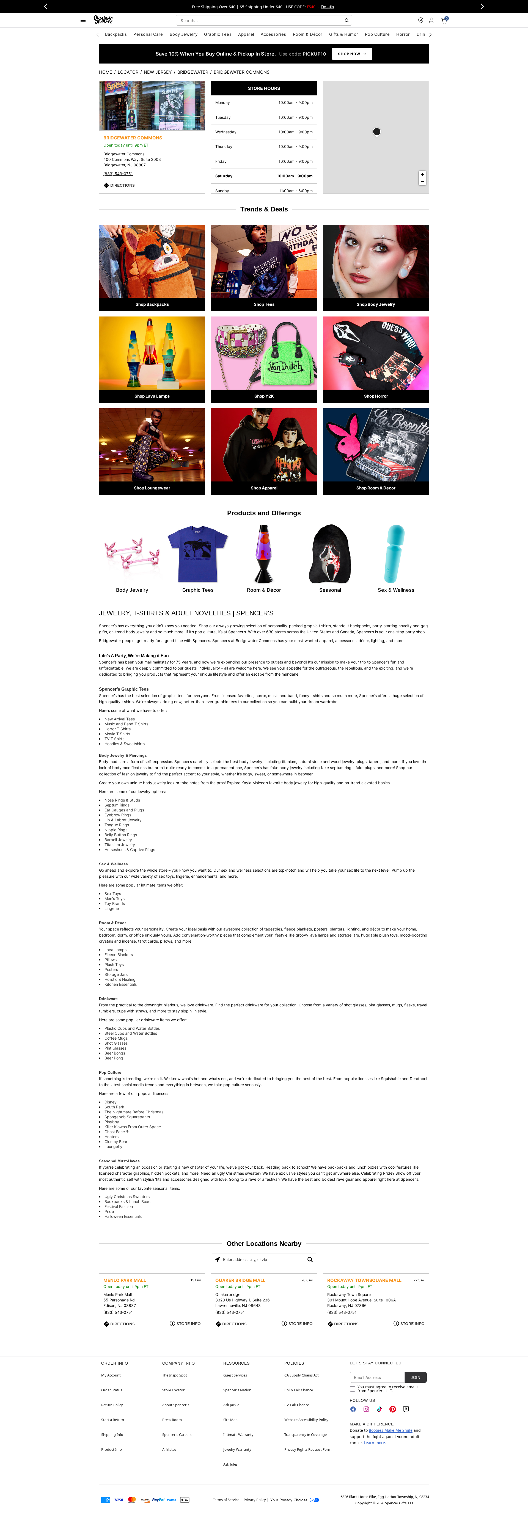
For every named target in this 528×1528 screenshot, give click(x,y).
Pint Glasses (115, 1048)
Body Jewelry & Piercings (123, 755)
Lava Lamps (116, 949)
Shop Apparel (264, 488)
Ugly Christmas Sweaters (127, 1196)
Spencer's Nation (237, 1389)
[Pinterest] (392, 1409)
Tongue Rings (117, 824)
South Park (114, 1107)
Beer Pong (114, 1058)
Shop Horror (376, 396)
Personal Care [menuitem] (148, 34)
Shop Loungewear (152, 488)
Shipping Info (112, 1434)
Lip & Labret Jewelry (123, 819)
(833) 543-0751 (118, 173)
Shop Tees (264, 304)
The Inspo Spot (174, 1375)
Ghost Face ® (116, 1131)
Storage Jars (116, 974)
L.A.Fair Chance (296, 1404)
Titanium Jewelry (120, 844)
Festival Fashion (119, 1206)
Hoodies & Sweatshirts (125, 743)
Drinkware (108, 998)
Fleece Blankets (119, 954)
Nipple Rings (116, 829)
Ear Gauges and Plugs (124, 810)
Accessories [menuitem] (273, 34)
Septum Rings (117, 805)
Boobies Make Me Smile (391, 1430)
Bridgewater (192, 72)
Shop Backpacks (152, 304)
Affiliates (169, 1449)
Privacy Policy (255, 1499)
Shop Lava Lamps (152, 396)
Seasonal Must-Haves (119, 1161)
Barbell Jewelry (118, 839)
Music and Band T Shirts (126, 724)
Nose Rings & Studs (122, 800)
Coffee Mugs (116, 1038)
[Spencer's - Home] (103, 20)
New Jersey (158, 72)
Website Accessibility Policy (306, 1419)
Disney (111, 1102)
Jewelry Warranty (237, 1449)
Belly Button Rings (121, 834)
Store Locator (173, 1389)
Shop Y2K (264, 396)
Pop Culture (110, 1072)
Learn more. (375, 1442)
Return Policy (112, 1404)
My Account (111, 1375)
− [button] (422, 181)
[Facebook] (353, 1409)
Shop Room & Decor (375, 488)
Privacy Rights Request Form (307, 1449)
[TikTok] (379, 1409)
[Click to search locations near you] (217, 1259)
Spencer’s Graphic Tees (124, 689)
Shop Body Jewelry (376, 304)
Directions (122, 185)
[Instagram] (366, 1409)
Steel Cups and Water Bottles (131, 1033)
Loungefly (113, 1146)
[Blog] (406, 1409)
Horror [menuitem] (403, 34)
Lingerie (112, 908)
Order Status (111, 1389)
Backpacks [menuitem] (116, 34)
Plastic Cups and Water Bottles (132, 1028)
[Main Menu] (83, 20)
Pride (109, 1211)
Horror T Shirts (118, 728)
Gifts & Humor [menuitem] (343, 34)
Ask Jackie (231, 1404)
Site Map (230, 1419)
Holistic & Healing (120, 979)
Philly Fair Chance (298, 1389)
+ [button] (422, 174)
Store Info (189, 1323)
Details (327, 6)
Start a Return (112, 1419)
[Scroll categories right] (430, 34)
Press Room (172, 1419)
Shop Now (349, 54)
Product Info (111, 1449)
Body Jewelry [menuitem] (184, 34)
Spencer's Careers (176, 1434)
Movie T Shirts (117, 733)
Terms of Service (226, 1499)
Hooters (112, 1136)
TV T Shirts (114, 738)
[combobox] (264, 20)
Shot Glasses (116, 1043)
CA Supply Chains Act (301, 1375)
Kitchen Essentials (121, 984)
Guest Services (235, 1375)
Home (105, 72)
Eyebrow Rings (118, 815)
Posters (111, 969)
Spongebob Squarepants (127, 1116)
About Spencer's (175, 1404)
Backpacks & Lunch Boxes (128, 1201)
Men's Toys (115, 898)
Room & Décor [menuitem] (308, 34)
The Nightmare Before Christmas (134, 1111)
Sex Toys (113, 893)
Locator (128, 72)
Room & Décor (112, 923)
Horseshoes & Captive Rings (130, 849)
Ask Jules (230, 1464)
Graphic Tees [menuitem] (218, 34)
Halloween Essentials (123, 1216)
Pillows (111, 959)
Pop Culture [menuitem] (377, 34)
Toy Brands (115, 903)
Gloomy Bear (116, 1141)
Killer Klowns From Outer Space (133, 1126)
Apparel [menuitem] (246, 34)
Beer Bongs (115, 1053)
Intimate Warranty (238, 1434)
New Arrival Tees (120, 719)
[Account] (432, 20)
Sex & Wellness (113, 864)
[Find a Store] (421, 20)
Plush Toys (114, 964)
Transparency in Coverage (305, 1434)
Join (415, 1377)
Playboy (112, 1121)
